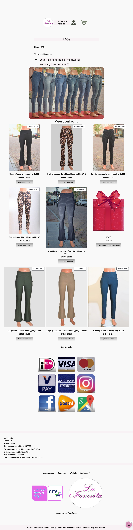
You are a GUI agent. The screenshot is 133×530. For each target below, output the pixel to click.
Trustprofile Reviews (65, 527)
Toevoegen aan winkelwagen (109, 245)
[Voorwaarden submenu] (55, 473)
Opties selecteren (24, 182)
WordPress (72, 513)
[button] (66, 60)
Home (36, 47)
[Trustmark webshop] (7, 425)
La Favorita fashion (62, 22)
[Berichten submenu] (66, 473)
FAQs (66, 39)
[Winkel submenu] (76, 473)
